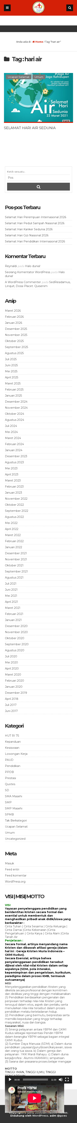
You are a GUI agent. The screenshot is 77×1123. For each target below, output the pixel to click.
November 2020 (16, 632)
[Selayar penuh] (67, 1080)
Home (39, 41)
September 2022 (16, 511)
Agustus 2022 (14, 517)
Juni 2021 (11, 589)
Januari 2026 (13, 323)
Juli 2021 (10, 583)
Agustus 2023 (14, 462)
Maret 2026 (13, 310)
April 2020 (12, 668)
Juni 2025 (11, 365)
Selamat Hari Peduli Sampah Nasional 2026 (34, 223)
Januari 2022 (13, 547)
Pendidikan (12, 766)
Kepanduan (13, 741)
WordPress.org (15, 881)
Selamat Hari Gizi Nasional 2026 (26, 235)
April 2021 (11, 602)
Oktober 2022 (14, 505)
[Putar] (10, 1080)
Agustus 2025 (14, 353)
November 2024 (16, 407)
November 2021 (16, 559)
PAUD (9, 760)
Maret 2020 (13, 674)
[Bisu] (61, 1080)
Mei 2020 (11, 662)
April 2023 (11, 474)
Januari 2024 (13, 450)
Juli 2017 (11, 705)
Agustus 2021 (14, 577)
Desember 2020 (16, 626)
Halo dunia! (32, 266)
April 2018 (11, 699)
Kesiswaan (12, 748)
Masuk (9, 863)
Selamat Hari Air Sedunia (30, 128)
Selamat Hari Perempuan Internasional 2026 (35, 217)
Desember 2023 (16, 456)
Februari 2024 (14, 444)
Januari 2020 (14, 686)
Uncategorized (15, 838)
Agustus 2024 (14, 420)
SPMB (9, 814)
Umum (39, 76)
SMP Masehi (13, 808)
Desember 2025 (16, 329)
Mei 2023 (11, 468)
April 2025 (11, 377)
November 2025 (16, 335)
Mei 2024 (11, 432)
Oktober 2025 (14, 341)
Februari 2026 (14, 317)
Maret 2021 (12, 608)
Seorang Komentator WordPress (27, 272)
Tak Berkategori (16, 820)
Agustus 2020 (14, 650)
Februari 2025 (14, 389)
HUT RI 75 (12, 735)
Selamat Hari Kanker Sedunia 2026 (29, 229)
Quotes (10, 784)
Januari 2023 (13, 492)
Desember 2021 (16, 553)
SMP (8, 802)
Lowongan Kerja (16, 754)
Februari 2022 (14, 541)
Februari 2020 (14, 680)
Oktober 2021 (14, 565)
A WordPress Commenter (23, 282)
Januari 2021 (13, 620)
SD (7, 790)
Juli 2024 (11, 426)
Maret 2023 (13, 480)
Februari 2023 (14, 486)
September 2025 (16, 347)
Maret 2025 (13, 383)
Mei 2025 (11, 371)
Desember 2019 (16, 693)
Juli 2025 (11, 359)
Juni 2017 (11, 711)
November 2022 (16, 498)
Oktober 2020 (14, 638)
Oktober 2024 (14, 414)
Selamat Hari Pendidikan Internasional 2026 (35, 241)
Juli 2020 (11, 656)
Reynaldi (11, 266)
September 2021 (16, 571)
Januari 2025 (13, 395)
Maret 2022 (13, 535)
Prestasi (10, 778)
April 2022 (11, 529)
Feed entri (12, 869)
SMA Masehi (13, 796)
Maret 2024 (13, 438)
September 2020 (17, 644)
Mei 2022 (11, 523)
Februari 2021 (14, 614)
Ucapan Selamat (18, 76)
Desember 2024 (16, 401)
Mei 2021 (11, 595)
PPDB (9, 772)
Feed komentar (15, 875)
